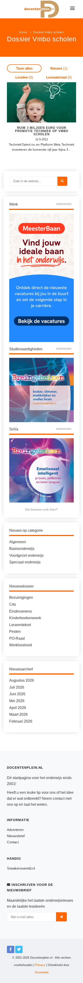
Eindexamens (20, 611)
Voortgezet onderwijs (26, 555)
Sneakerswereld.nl (21, 868)
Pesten (15, 631)
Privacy (40, 965)
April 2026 (17, 708)
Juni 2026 (17, 694)
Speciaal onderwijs (25, 562)
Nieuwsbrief (16, 836)
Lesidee (24, 77)
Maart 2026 (18, 714)
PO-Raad (17, 638)
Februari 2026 (20, 721)
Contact (13, 842)
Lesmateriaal (59, 77)
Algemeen (17, 542)
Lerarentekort (20, 625)
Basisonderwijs (21, 549)
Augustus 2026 (21, 680)
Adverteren (15, 830)
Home (23, 32)
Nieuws (58, 68)
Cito (12, 604)
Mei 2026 (16, 701)
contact (59, 798)
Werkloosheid (20, 645)
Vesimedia (41, 972)
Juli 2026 (16, 687)
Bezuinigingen (21, 597)
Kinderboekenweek (25, 618)
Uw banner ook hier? (41, 509)
